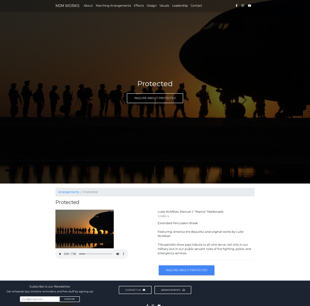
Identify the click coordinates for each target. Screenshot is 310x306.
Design (152, 5)
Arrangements (68, 192)
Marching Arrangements (113, 5)
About (88, 5)
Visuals (164, 5)
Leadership (180, 5)
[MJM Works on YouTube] (250, 5)
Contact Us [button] (133, 289)
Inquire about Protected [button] (186, 270)
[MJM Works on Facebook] (236, 5)
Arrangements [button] (171, 289)
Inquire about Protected (155, 98)
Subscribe (69, 299)
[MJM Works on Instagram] (242, 5)
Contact (196, 5)
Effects (139, 5)
